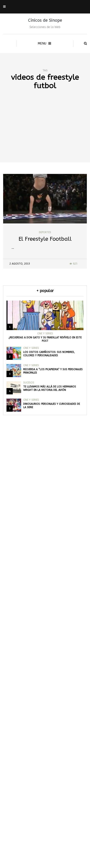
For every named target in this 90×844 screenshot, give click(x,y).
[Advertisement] (45, 133)
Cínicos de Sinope (45, 20)
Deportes (45, 232)
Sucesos (28, 382)
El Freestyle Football (45, 239)
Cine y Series (45, 333)
